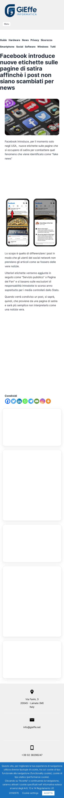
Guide (3, 40)
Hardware (14, 40)
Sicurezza (46, 40)
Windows (42, 46)
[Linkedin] (19, 401)
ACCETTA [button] (48, 793)
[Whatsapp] (25, 401)
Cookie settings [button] (30, 793)
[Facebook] (7, 401)
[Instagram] (42, 401)
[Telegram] (30, 401)
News (25, 40)
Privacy (35, 40)
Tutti (53, 46)
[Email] (36, 401)
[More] (48, 401)
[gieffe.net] (21, 10)
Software (30, 46)
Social (19, 46)
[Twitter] (13, 401)
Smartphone (7, 46)
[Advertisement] (32, 179)
